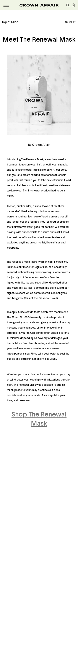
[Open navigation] (6, 5)
